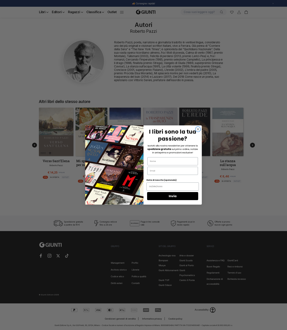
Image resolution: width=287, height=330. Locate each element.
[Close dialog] (198, 129)
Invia (173, 196)
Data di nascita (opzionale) (161, 180)
